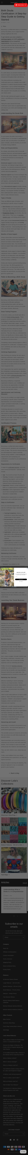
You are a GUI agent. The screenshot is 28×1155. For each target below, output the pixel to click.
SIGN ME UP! (21, 579)
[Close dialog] (27, 568)
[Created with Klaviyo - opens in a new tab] (14, 586)
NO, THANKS (21, 581)
